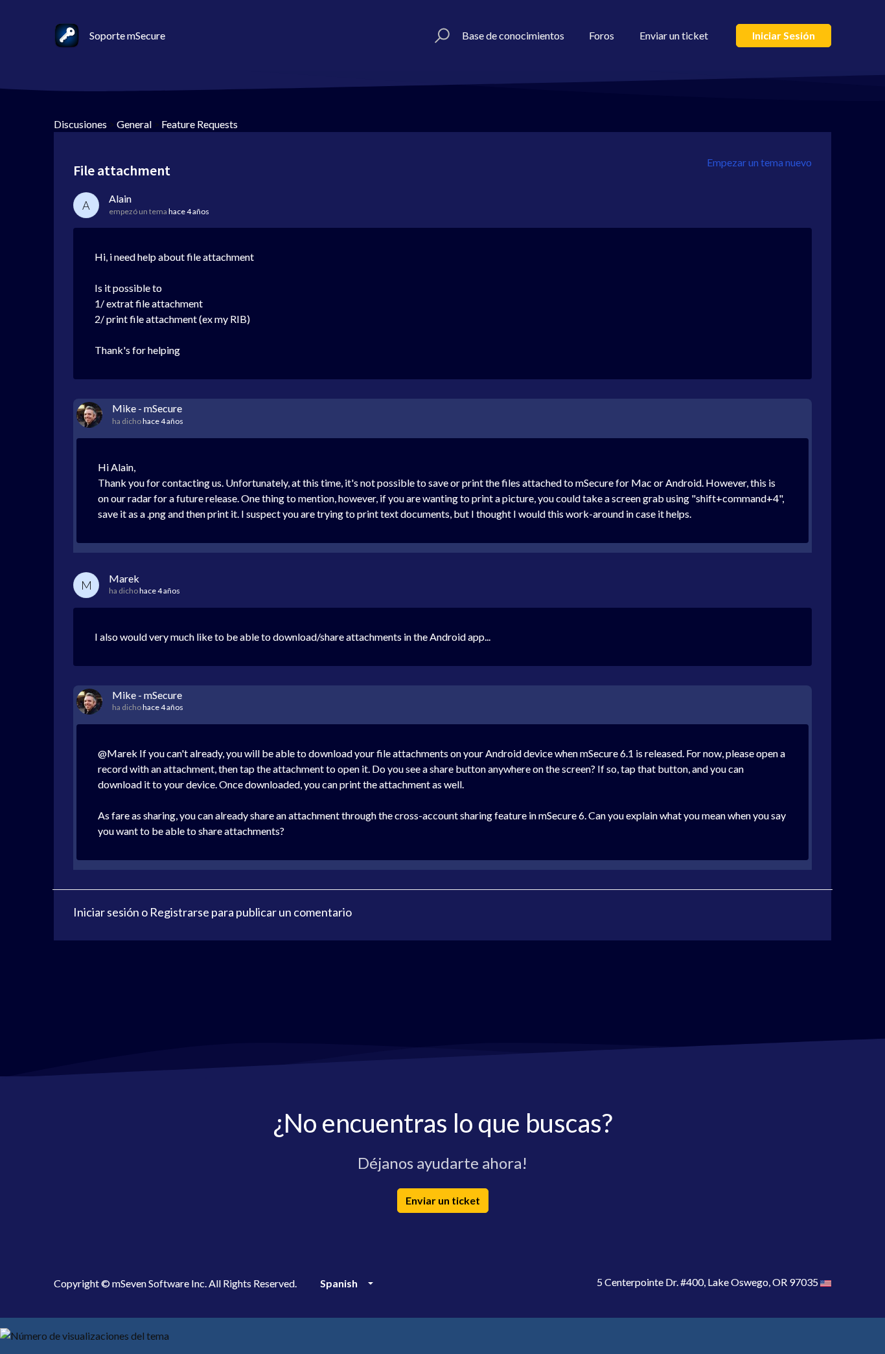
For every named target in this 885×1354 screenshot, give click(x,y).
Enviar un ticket (673, 35)
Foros (601, 35)
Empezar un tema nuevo (759, 162)
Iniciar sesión (783, 35)
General (134, 124)
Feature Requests (199, 124)
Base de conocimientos (513, 35)
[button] (440, 35)
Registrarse (179, 912)
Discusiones (80, 124)
